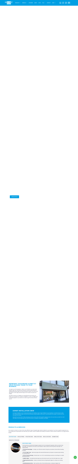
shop (53, 2)
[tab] (12, 436)
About (35, 2)
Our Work (31, 2)
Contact (49, 2)
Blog (40, 2)
